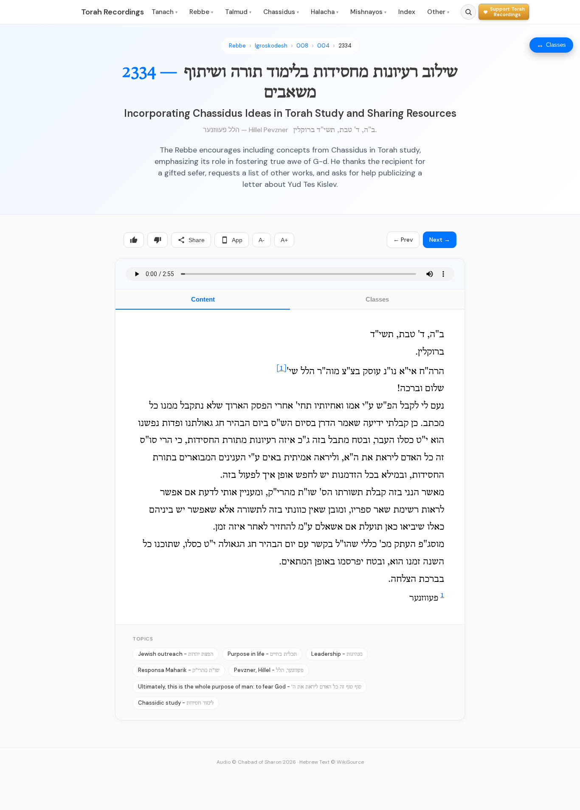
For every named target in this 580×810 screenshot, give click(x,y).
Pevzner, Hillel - (269, 670)
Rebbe (201, 12)
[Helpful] (134, 240)
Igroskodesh (271, 45)
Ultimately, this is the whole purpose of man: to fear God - (249, 686)
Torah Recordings (112, 12)
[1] (281, 368)
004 (323, 45)
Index (406, 12)
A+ (284, 240)
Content (203, 299)
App (237, 240)
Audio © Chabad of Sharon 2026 (256, 762)
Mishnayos (368, 12)
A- (262, 240)
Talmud (238, 12)
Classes (377, 299)
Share (197, 240)
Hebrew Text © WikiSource (331, 762)
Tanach (164, 12)
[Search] (468, 12)
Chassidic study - (176, 702)
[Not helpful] (157, 240)
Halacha (324, 12)
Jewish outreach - (175, 654)
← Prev (403, 239)
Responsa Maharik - (179, 670)
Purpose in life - (262, 654)
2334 (345, 45)
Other (438, 12)
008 (302, 45)
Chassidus (281, 12)
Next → (439, 239)
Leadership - (336, 654)
